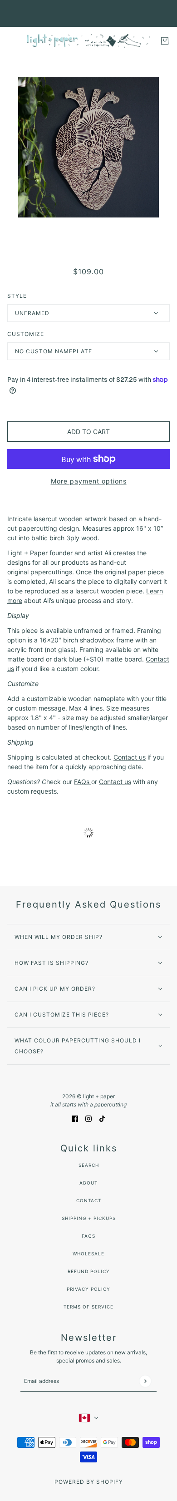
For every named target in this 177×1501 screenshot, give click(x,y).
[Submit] (145, 1381)
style (17, 295)
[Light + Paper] (88, 41)
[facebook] (75, 1117)
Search (89, 1165)
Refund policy (89, 1271)
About (88, 1182)
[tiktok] (102, 1117)
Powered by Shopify (88, 1481)
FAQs (88, 1236)
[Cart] (165, 41)
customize (25, 334)
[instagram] (88, 1117)
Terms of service (88, 1306)
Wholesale (88, 1253)
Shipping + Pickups (89, 1218)
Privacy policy (88, 1289)
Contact (88, 1200)
